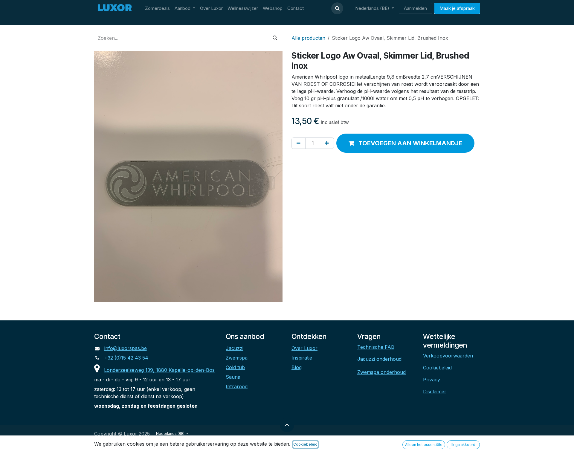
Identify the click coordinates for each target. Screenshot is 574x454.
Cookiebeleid (437, 368)
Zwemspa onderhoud (381, 372)
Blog (296, 367)
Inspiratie (301, 358)
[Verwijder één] (298, 143)
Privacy (431, 380)
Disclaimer (434, 392)
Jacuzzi (234, 348)
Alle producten (308, 38)
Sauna (233, 377)
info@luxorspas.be (125, 348)
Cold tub (235, 367)
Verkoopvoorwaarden (448, 356)
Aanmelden (415, 8)
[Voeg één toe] (327, 143)
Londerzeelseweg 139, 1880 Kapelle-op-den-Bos (159, 370)
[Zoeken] (275, 38)
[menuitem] (157, 8)
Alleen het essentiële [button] (423, 444)
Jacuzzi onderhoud (379, 359)
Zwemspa (237, 358)
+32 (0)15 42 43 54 (126, 358)
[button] (337, 8)
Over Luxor (304, 348)
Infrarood (237, 386)
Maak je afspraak (457, 8)
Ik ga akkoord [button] (463, 444)
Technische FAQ (375, 347)
